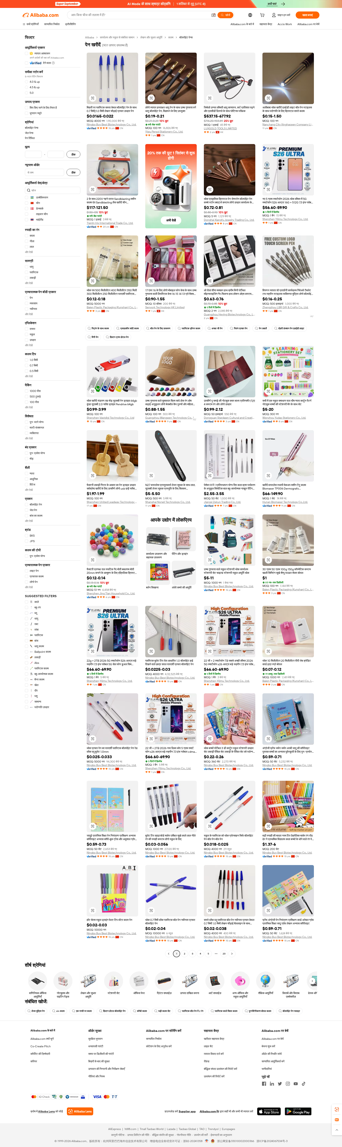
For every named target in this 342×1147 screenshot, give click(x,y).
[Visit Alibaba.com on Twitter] (279, 1083)
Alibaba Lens (46, 1111)
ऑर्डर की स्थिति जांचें (272, 1053)
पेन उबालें (263, 328)
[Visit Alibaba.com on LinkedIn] (272, 1083)
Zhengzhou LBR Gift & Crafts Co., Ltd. (285, 307)
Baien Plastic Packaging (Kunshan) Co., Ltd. (112, 307)
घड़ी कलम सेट (164, 1011)
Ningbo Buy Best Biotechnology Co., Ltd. (111, 124)
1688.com (130, 1129)
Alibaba (89, 37)
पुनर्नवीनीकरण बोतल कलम (260, 1011)
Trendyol (213, 1129)
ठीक (73, 154)
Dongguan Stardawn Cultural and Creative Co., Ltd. (229, 417)
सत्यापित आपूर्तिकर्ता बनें (273, 1061)
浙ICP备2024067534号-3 (272, 1141)
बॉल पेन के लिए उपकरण (160, 328)
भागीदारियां (267, 1068)
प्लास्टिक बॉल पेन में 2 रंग (192, 1011)
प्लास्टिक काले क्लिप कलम (226, 1011)
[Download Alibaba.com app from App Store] (269, 1111)
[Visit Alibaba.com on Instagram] (287, 1083)
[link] (337, 1109)
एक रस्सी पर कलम (84, 1011)
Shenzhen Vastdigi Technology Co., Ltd (110, 417)
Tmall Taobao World (151, 1129)
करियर (33, 1061)
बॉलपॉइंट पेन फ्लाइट (291, 1011)
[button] (213, 15)
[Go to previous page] (168, 953)
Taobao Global (187, 1129)
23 (224, 953)
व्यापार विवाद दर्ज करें (214, 1053)
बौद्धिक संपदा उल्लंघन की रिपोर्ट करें (220, 1068)
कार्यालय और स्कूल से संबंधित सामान (117, 37)
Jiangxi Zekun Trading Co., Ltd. (222, 502)
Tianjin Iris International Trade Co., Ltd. (110, 223)
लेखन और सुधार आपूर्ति (151, 37)
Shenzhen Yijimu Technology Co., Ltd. (285, 219)
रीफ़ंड (206, 1061)
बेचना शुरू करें (268, 1046)
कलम (170, 37)
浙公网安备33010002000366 (235, 1141)
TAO (201, 1129)
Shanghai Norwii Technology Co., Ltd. (167, 502)
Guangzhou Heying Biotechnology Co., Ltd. (229, 314)
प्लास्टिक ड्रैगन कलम (191, 328)
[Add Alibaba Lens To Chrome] (80, 1111)
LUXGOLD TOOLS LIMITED (220, 128)
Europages (228, 1129)
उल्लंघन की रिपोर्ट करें (214, 1076)
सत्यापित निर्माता (154, 1038)
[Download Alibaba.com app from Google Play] (298, 1111)
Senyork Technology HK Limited (164, 307)
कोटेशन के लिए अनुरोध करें (159, 1046)
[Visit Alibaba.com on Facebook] (264, 1083)
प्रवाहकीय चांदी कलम (129, 328)
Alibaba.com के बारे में (42, 1030)
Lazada (171, 1129)
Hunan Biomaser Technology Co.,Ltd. (285, 502)
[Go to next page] (232, 953)
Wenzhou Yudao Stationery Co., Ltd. (284, 417)
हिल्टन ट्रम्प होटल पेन (119, 337)
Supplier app (187, 1111)
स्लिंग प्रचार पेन (240, 328)
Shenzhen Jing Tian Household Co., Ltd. (111, 593)
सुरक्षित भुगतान (95, 1038)
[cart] (263, 15)
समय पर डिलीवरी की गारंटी (101, 1053)
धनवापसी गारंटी (95, 1046)
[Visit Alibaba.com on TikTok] (303, 1083)
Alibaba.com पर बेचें (273, 1038)
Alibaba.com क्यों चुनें (42, 1038)
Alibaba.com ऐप (209, 1111)
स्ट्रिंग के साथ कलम (100, 328)
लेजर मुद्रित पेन (38, 1011)
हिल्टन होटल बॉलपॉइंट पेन (114, 1011)
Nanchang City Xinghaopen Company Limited (288, 124)
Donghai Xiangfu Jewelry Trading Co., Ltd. (229, 219)
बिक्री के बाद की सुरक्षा (99, 1061)
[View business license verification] (207, 1141)
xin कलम (60, 1011)
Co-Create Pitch (40, 1046)
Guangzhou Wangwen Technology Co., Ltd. (171, 417)
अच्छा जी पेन (217, 328)
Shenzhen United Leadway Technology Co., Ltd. (112, 502)
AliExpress (114, 1129)
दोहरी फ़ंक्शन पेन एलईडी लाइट (291, 328)
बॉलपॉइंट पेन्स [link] (186, 37)
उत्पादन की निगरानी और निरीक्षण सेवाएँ (106, 1068)
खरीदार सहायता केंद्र (214, 1038)
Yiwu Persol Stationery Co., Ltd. (164, 131)
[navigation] (52, 496)
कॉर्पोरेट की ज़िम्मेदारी (40, 1053)
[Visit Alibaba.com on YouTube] (295, 1083)
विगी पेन (95, 337)
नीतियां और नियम (96, 1076)
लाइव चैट (208, 1046)
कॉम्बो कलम (142, 1011)
